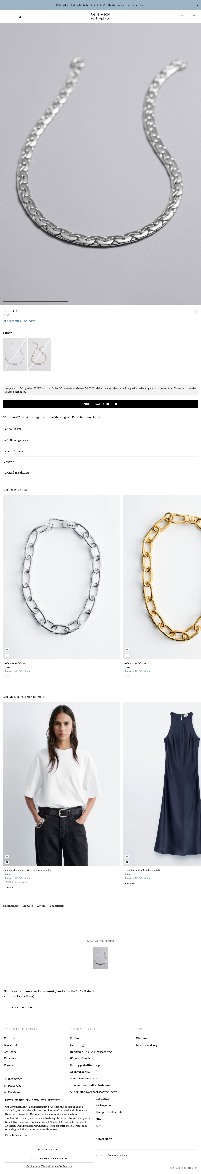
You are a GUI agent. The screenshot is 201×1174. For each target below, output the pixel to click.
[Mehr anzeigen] (197, 5)
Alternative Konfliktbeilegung (90, 1085)
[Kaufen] (7, 16)
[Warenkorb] (194, 16)
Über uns (142, 1038)
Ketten (41, 906)
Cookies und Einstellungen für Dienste (49, 1166)
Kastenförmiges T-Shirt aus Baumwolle (28, 870)
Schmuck (27, 906)
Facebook (14, 1092)
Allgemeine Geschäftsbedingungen (93, 1092)
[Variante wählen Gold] (39, 355)
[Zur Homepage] (100, 16)
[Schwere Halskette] (61, 577)
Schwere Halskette (15, 663)
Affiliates (10, 1052)
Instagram (15, 1079)
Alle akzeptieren (49, 1149)
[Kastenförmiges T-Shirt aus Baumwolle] (61, 784)
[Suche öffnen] (19, 16)
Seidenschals (10, 906)
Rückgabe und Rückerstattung (91, 1052)
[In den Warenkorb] (7, 649)
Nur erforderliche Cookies (49, 1158)
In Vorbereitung (146, 1045)
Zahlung (75, 1038)
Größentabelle (80, 1072)
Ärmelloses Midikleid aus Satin (143, 870)
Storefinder (12, 1045)
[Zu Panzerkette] (100, 958)
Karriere (10, 1058)
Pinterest (14, 1085)
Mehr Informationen (17, 1135)
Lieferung (77, 1045)
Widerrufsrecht (80, 1058)
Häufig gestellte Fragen (86, 1065)
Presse (8, 1065)
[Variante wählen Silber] (15, 355)
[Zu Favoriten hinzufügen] (196, 311)
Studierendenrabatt (84, 1078)
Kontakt (10, 1038)
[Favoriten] (181, 16)
